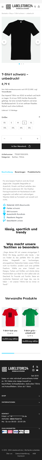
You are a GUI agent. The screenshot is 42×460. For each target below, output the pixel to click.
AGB (34, 453)
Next (37, 41)
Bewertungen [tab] (20, 172)
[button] (4, 122)
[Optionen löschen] (39, 117)
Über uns (9, 453)
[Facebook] (33, 367)
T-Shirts (21, 157)
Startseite (5, 13)
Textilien (15, 157)
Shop (11, 13)
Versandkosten (7, 92)
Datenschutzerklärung (22, 453)
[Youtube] (37, 370)
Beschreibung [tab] (7, 172)
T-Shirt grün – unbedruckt (30, 331)
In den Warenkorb (19, 146)
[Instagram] (33, 370)
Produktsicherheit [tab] (34, 172)
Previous (4, 41)
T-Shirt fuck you (10, 330)
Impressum (21, 456)
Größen (4, 117)
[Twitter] (37, 367)
